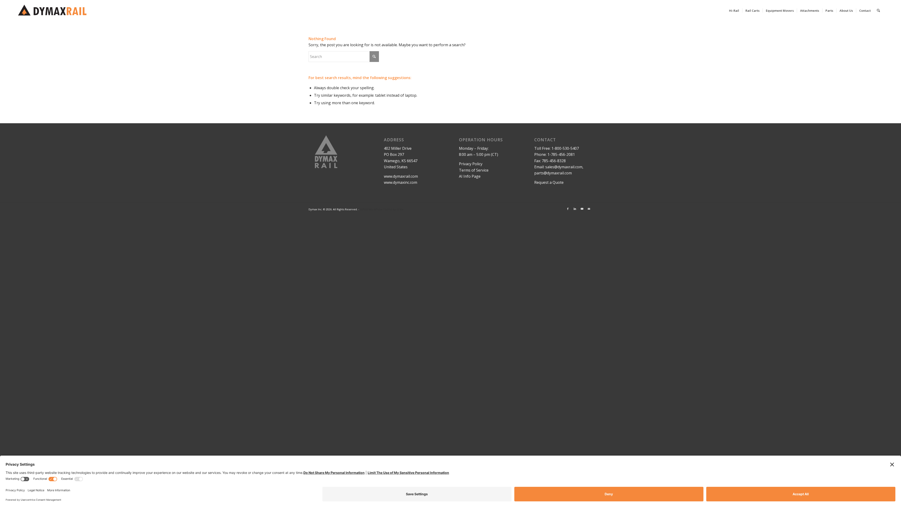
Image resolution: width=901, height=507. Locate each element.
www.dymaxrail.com (401, 176)
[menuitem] (734, 10)
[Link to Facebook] (567, 208)
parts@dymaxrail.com (553, 173)
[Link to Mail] (588, 208)
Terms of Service (474, 170)
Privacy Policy (470, 163)
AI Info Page (470, 176)
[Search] (878, 10)
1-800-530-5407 (565, 148)
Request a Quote (549, 182)
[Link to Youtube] (581, 208)
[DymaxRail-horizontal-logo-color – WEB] (53, 10)
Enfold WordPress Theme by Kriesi (382, 209)
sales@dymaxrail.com (563, 166)
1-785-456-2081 (561, 154)
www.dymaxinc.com (400, 182)
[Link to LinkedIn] (574, 208)
